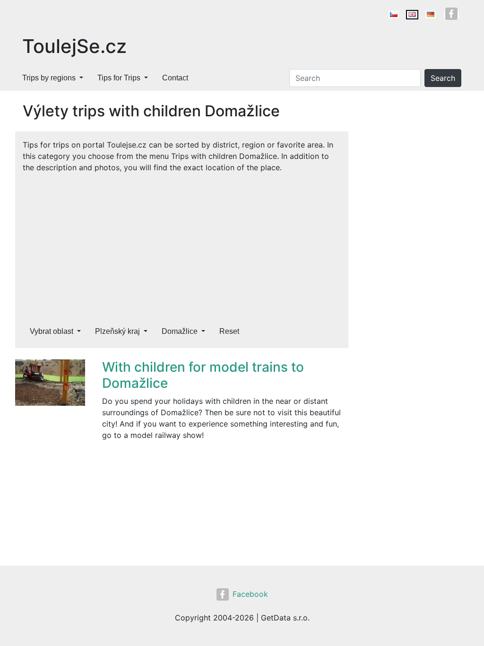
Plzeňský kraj (117, 331)
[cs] (394, 14)
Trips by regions (49, 78)
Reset (229, 331)
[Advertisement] (181, 244)
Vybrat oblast (51, 331)
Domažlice (180, 331)
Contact (175, 78)
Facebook (250, 594)
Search (443, 78)
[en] (412, 14)
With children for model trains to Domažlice (203, 375)
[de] (430, 14)
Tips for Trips (118, 78)
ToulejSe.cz (74, 46)
